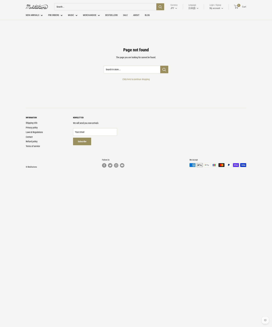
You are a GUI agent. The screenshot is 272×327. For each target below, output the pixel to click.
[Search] (160, 6)
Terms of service (33, 146)
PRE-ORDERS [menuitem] (53, 15)
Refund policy (31, 141)
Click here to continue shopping (136, 79)
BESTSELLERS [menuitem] (111, 15)
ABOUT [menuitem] (136, 15)
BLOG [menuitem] (147, 15)
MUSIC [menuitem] (71, 15)
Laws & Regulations (34, 132)
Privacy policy (32, 127)
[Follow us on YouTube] (122, 165)
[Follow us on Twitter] (110, 165)
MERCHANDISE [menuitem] (89, 15)
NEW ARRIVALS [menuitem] (32, 15)
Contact (29, 137)
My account (215, 8)
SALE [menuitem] (125, 15)
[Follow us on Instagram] (116, 165)
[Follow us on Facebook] (104, 165)
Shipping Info (31, 123)
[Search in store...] (164, 69)
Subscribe (82, 141)
